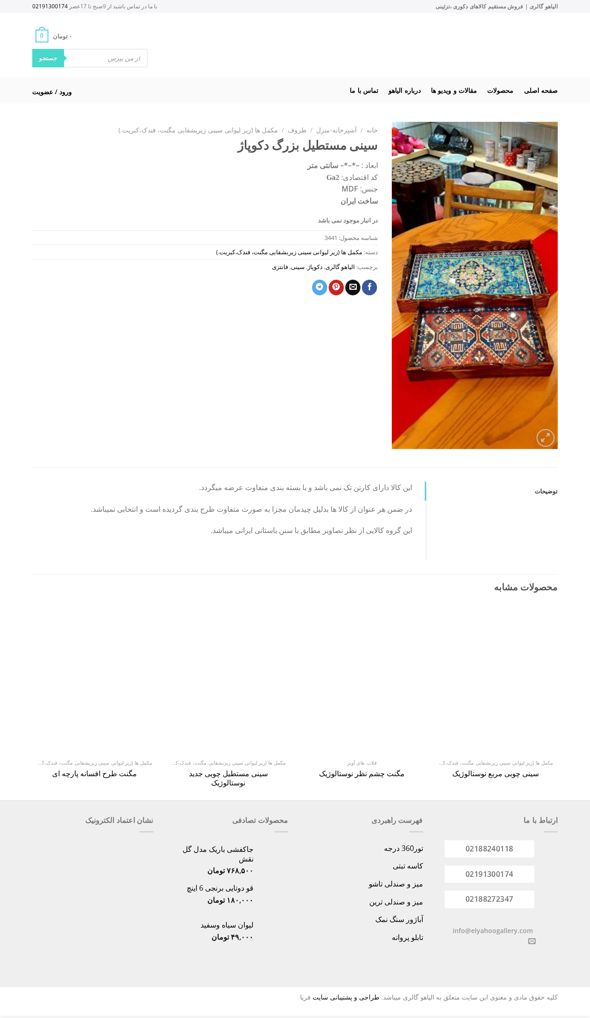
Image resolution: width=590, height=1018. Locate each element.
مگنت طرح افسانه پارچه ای (94, 773)
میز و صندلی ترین (396, 902)
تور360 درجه (403, 848)
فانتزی (280, 267)
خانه (372, 130)
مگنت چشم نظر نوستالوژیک (362, 773)
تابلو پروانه (407, 937)
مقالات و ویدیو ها (454, 90)
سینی (298, 267)
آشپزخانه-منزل (336, 130)
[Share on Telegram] (319, 287)
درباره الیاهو (404, 90)
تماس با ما (364, 90)
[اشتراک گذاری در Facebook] (369, 287)
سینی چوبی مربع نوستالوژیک (495, 773)
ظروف (297, 130)
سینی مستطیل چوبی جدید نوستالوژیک (228, 778)
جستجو (48, 58)
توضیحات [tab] (546, 491)
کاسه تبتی (408, 866)
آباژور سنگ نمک (399, 919)
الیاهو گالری (340, 267)
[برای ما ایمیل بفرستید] (532, 941)
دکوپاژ (315, 267)
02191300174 (50, 6)
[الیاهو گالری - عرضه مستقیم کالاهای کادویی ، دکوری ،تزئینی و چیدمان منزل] (307, 45)
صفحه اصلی (541, 90)
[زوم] (546, 438)
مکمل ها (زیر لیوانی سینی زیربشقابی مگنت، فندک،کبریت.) (198, 130)
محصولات (500, 90)
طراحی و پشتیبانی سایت (346, 997)
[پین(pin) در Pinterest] (336, 287)
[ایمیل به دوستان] (352, 287)
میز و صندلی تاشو (396, 884)
